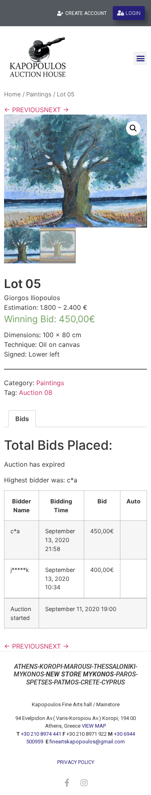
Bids (22, 419)
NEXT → (56, 110)
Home (12, 94)
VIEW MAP (94, 726)
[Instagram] (84, 783)
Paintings (39, 94)
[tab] (22, 418)
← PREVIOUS (24, 110)
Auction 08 (35, 392)
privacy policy (75, 762)
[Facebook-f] (67, 783)
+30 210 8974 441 (41, 734)
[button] (140, 58)
